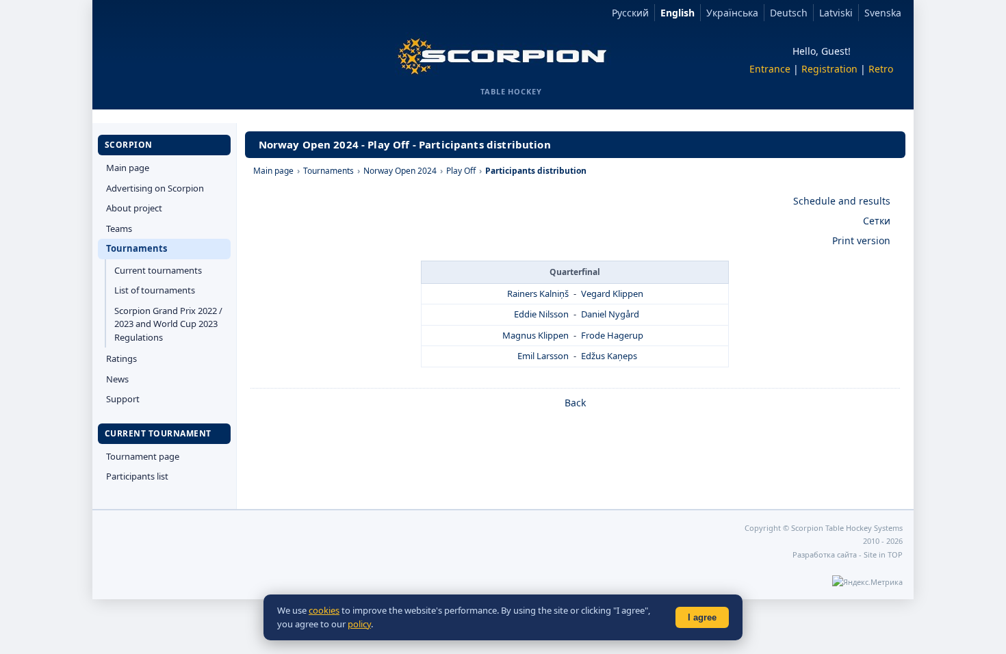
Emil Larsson (543, 356)
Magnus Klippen (535, 335)
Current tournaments (158, 270)
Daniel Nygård (610, 314)
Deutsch (789, 12)
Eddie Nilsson (541, 314)
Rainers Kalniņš (538, 293)
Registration (829, 68)
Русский (630, 12)
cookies (324, 610)
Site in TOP (883, 554)
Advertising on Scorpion (155, 188)
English (677, 12)
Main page (127, 167)
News (117, 379)
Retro (880, 68)
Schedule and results (841, 200)
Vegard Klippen (612, 293)
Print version (861, 240)
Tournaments (136, 248)
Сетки (876, 220)
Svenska (882, 12)
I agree (702, 617)
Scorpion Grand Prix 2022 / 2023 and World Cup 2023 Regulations (168, 323)
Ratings (121, 358)
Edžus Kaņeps (609, 356)
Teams (119, 228)
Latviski (836, 12)
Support (123, 399)
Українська (732, 12)
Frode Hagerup (612, 335)
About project (134, 208)
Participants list (137, 476)
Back (575, 402)
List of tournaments (154, 290)
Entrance (769, 68)
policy (359, 624)
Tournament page (142, 456)
